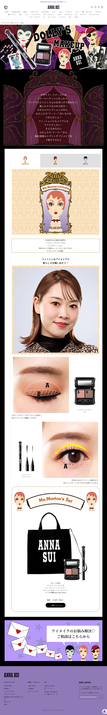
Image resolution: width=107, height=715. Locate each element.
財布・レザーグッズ (87, 12)
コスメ (60, 12)
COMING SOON (16, 12)
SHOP (76, 17)
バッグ (77, 12)
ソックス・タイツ (35, 14)
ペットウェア (62, 17)
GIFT (70, 17)
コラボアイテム (34, 12)
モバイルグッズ (68, 14)
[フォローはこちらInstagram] (45, 688)
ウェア (53, 12)
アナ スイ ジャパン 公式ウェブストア (10, 23)
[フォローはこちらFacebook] (48, 688)
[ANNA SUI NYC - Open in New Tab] (6, 7)
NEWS (6, 12)
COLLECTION (45, 12)
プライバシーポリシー (10, 694)
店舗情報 (6, 688)
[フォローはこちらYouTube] (48, 694)
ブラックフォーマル (94, 14)
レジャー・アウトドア (34, 17)
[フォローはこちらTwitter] (51, 688)
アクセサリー (98, 12)
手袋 (20, 14)
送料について (7, 701)
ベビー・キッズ (52, 17)
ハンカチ (59, 14)
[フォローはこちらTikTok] (45, 694)
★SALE (25, 12)
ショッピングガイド (9, 691)
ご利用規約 (31, 688)
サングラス (83, 14)
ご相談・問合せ (8, 686)
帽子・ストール (12, 14)
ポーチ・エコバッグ (49, 14)
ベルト (26, 14)
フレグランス (68, 12)
